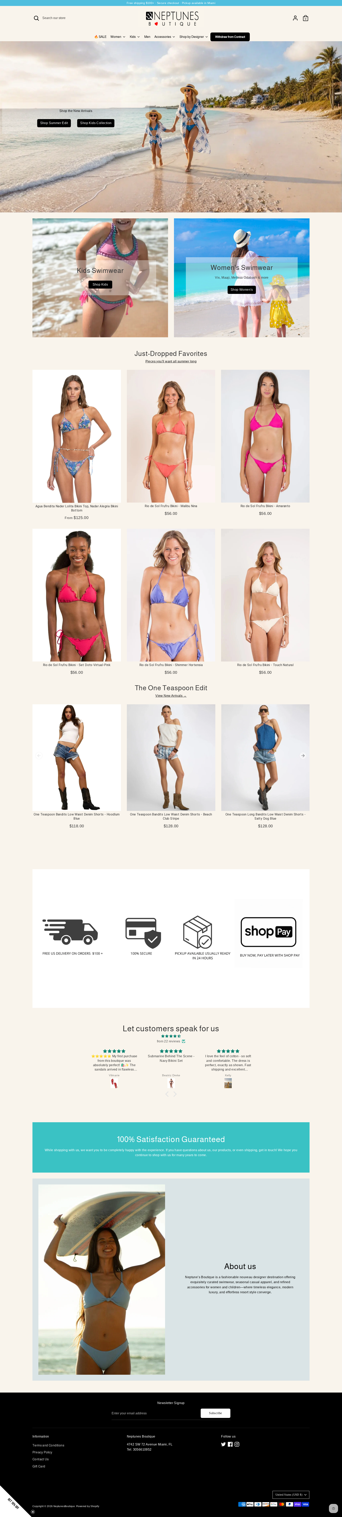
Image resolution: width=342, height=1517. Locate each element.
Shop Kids (100, 284)
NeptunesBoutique (64, 1506)
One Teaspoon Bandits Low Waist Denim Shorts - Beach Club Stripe (171, 816)
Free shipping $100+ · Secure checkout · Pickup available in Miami (171, 3)
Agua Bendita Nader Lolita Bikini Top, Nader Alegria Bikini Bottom (76, 508)
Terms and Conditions (48, 1445)
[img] (171, 1036)
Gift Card (38, 1466)
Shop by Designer (192, 36)
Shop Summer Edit (54, 123)
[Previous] (39, 755)
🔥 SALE (100, 36)
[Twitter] (223, 1444)
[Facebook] (230, 1444)
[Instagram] (237, 1444)
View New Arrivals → (171, 695)
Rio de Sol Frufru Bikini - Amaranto (265, 506)
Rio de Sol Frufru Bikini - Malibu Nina (171, 506)
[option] (171, 126)
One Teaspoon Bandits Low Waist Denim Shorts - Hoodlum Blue (77, 816)
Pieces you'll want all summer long (171, 361)
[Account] (295, 18)
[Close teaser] (33, 1512)
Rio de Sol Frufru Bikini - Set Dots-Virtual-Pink (76, 665)
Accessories (163, 36)
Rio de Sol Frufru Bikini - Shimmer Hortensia (171, 665)
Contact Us (40, 1459)
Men (147, 36)
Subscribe (215, 1413)
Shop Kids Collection (95, 123)
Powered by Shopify (87, 1506)
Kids (133, 36)
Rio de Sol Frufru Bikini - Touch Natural (265, 665)
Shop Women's (242, 289)
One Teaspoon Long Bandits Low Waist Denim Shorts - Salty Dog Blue (265, 816)
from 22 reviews (168, 1041)
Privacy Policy (42, 1452)
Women (116, 36)
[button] (168, 1094)
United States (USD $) (289, 1494)
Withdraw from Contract (230, 36)
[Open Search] (36, 18)
